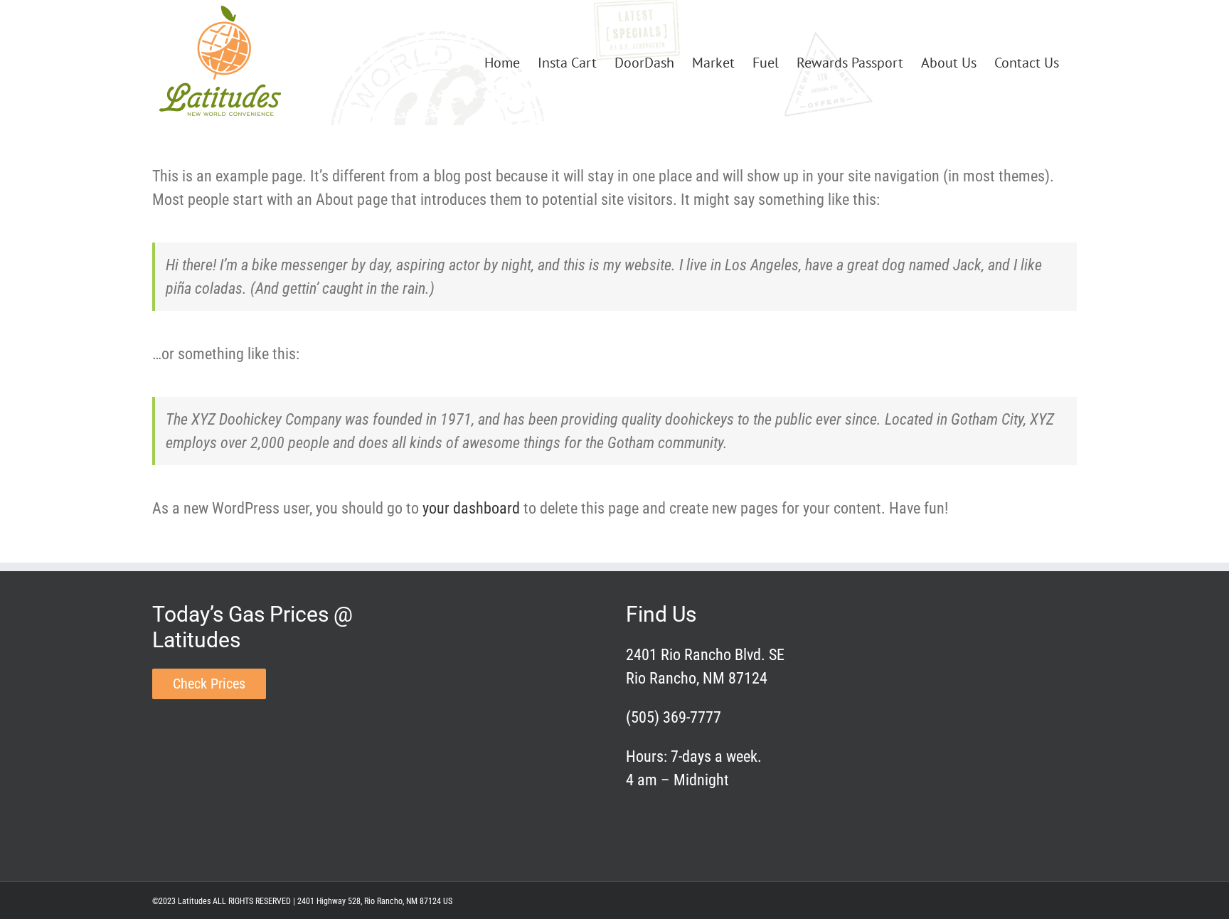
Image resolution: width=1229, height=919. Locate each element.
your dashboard (471, 508)
